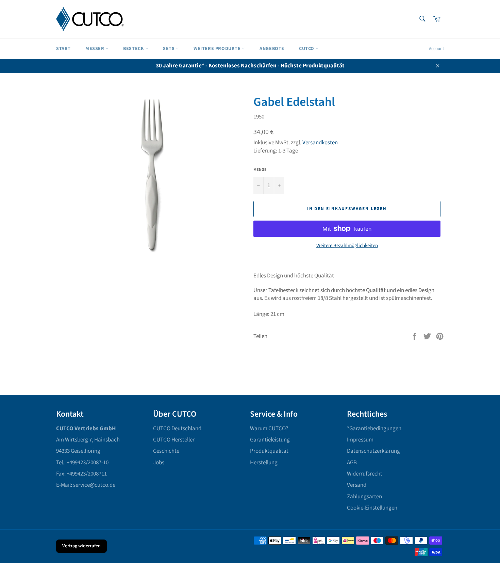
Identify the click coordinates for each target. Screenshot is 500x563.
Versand (356, 485)
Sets (169, 48)
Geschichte (166, 451)
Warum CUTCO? (269, 428)
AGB (352, 463)
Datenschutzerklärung (373, 451)
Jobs (158, 463)
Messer (95, 48)
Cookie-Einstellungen (372, 508)
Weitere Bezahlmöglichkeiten (347, 245)
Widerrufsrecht (364, 474)
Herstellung (264, 463)
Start (63, 48)
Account (436, 49)
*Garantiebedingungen (374, 428)
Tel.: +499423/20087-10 (82, 463)
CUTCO (307, 48)
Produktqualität (269, 451)
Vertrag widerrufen (81, 546)
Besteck (134, 48)
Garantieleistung (270, 440)
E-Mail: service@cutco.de (85, 485)
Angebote (272, 48)
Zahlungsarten (364, 497)
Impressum (360, 440)
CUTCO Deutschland (177, 428)
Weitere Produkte (218, 48)
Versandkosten (320, 143)
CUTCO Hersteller (174, 440)
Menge (260, 170)
